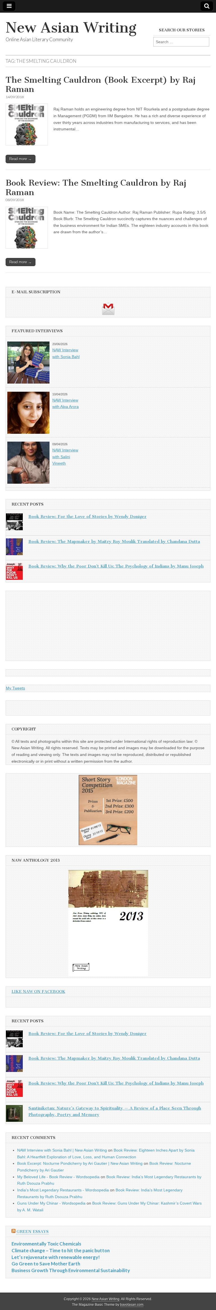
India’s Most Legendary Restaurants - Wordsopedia (63, 1190)
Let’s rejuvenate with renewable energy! (56, 1257)
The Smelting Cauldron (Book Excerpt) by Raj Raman (100, 84)
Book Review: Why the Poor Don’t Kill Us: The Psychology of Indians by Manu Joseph (116, 566)
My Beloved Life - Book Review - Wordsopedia (58, 1177)
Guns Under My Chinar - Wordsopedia (51, 1203)
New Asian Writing (71, 27)
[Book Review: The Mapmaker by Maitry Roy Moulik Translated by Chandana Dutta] (14, 547)
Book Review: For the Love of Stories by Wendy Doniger (87, 516)
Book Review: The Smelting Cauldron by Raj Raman (96, 187)
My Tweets (15, 688)
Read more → (20, 159)
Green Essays (33, 1231)
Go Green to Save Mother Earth (46, 1264)
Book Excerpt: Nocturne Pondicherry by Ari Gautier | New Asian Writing (80, 1163)
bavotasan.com (131, 1305)
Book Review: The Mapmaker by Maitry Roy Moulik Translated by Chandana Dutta (114, 541)
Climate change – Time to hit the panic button (61, 1250)
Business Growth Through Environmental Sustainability (71, 1270)
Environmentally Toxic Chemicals (46, 1244)
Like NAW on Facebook (38, 991)
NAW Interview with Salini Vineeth (65, 456)
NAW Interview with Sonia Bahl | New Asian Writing (62, 1150)
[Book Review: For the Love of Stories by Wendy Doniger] (14, 522)
